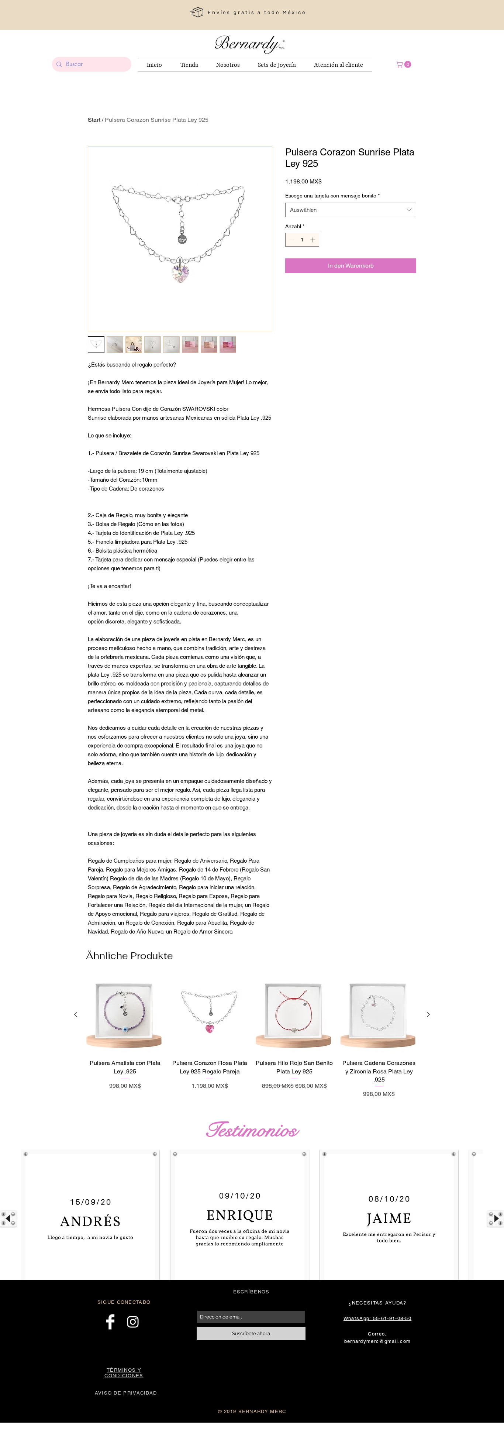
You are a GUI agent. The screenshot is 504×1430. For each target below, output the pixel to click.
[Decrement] (291, 239)
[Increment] (313, 239)
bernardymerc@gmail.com (377, 1341)
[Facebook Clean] (110, 1322)
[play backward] (8, 1219)
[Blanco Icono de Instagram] (133, 1322)
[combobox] (350, 210)
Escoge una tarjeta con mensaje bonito (332, 196)
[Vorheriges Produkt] (75, 1014)
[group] (252, 1037)
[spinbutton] (302, 239)
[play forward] (495, 1219)
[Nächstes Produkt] (428, 1014)
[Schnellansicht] (125, 1014)
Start (94, 119)
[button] (404, 64)
